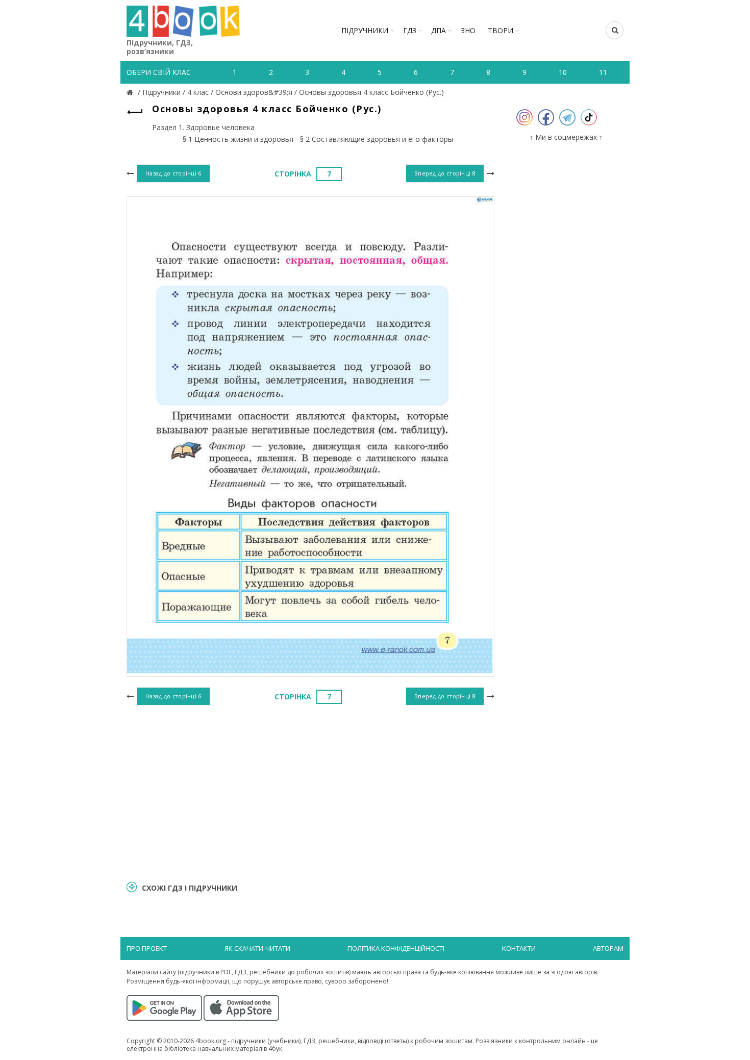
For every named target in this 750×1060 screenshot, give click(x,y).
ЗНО (468, 30)
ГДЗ (409, 30)
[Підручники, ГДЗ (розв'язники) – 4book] (131, 92)
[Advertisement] (310, 791)
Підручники (364, 30)
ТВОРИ (500, 30)
